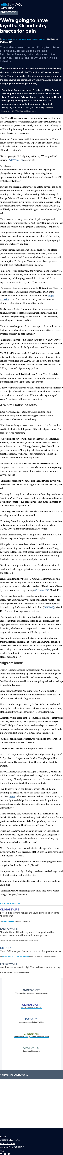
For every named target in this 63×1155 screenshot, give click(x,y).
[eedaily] (7, 948)
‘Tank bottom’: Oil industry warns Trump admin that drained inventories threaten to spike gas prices (27, 933)
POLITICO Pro (7, 1143)
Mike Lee (7, 39)
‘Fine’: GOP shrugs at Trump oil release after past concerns (30, 951)
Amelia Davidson (22, 957)
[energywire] (9, 929)
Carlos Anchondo (21, 39)
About (3, 1136)
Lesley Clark (38, 39)
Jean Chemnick (8, 921)
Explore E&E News (10, 1139)
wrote (12, 796)
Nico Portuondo (8, 957)
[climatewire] (10, 909)
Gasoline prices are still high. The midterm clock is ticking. (30, 967)
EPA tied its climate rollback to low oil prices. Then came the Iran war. (29, 914)
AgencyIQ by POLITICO (12, 1147)
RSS (2, 1150)
